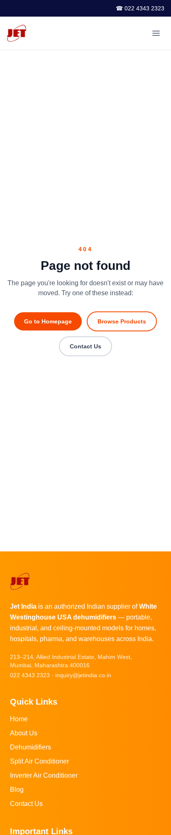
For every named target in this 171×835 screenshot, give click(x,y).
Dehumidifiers (30, 747)
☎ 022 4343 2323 (140, 8)
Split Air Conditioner (39, 761)
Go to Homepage (48, 321)
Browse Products (122, 321)
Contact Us (85, 346)
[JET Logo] (17, 33)
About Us (23, 733)
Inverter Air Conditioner (44, 775)
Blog (17, 789)
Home (19, 718)
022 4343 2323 (30, 675)
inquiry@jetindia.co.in (83, 675)
